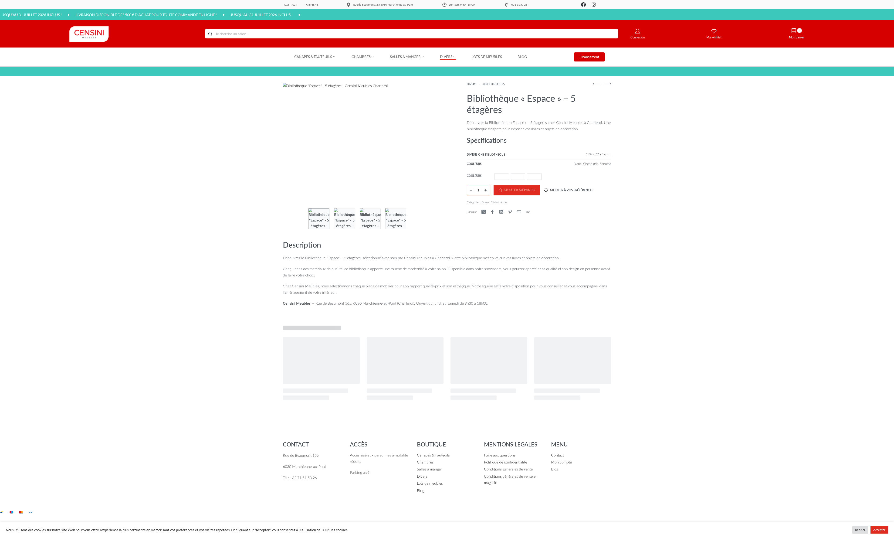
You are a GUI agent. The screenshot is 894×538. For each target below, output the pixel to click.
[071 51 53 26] (507, 5)
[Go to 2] (344, 218)
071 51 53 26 (519, 4)
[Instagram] (594, 4)
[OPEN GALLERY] (363, 143)
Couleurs (474, 175)
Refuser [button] (860, 530)
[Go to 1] (318, 218)
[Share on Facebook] (492, 212)
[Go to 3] (370, 218)
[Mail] (519, 212)
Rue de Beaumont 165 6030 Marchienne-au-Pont (383, 4)
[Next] (431, 143)
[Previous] (295, 143)
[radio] (502, 177)
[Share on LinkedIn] (501, 212)
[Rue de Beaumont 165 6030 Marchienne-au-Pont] (348, 5)
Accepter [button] (879, 530)
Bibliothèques (494, 84)
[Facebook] (583, 4)
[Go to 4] (395, 218)
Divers (472, 84)
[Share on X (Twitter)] (483, 212)
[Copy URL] (528, 212)
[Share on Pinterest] (510, 212)
